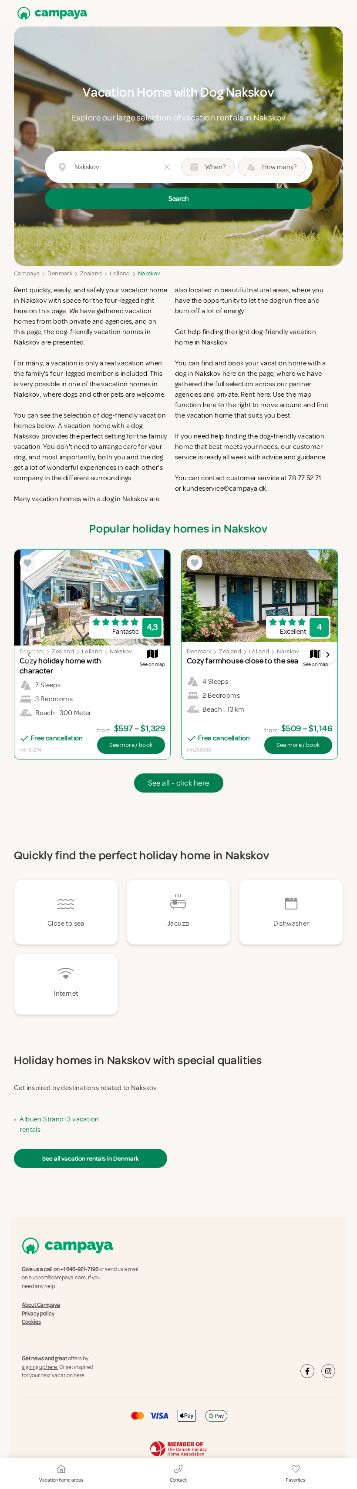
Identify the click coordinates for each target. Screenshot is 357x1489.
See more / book (130, 745)
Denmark (59, 273)
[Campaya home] (50, 13)
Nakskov (149, 273)
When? (215, 167)
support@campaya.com (57, 1278)
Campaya (27, 273)
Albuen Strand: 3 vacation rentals (59, 1124)
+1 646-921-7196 (79, 1269)
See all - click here (178, 783)
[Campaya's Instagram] (328, 1371)
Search (178, 198)
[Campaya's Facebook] (307, 1371)
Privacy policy (38, 1313)
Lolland (120, 273)
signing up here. (40, 1367)
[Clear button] (167, 167)
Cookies (31, 1321)
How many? (279, 167)
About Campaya (41, 1305)
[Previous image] (29, 654)
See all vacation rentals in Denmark (90, 1158)
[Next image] (327, 654)
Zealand (91, 273)
